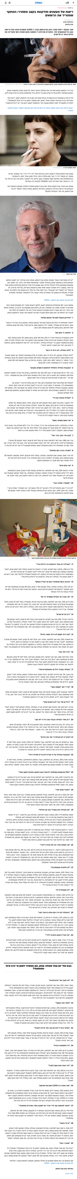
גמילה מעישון (69, 1173)
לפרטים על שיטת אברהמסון (62, 300)
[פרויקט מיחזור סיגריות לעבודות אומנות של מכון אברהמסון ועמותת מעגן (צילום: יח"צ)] (38, 529)
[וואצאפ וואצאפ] (10, 3)
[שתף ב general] (6, 3)
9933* (46, 300)
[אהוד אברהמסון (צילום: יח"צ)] (38, 236)
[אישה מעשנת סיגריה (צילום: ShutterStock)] (38, 142)
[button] (67, 3)
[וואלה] (38, 3)
